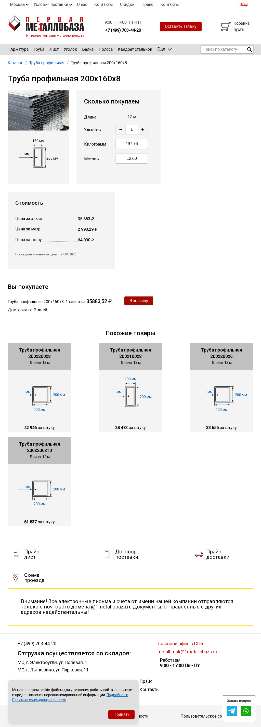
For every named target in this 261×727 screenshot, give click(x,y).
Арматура (19, 49)
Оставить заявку (181, 26)
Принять (121, 714)
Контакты (103, 4)
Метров (91, 159)
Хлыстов (92, 129)
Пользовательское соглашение (210, 716)
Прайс (147, 4)
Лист (54, 49)
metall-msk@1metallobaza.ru (187, 651)
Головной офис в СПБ (180, 643)
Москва (17, 4)
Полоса (106, 49)
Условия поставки (51, 4)
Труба (39, 49)
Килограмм (95, 144)
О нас (82, 4)
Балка (88, 49)
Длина (90, 117)
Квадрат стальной (135, 49)
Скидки (127, 4)
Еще (161, 49)
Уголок (70, 49)
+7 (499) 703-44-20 (37, 643)
